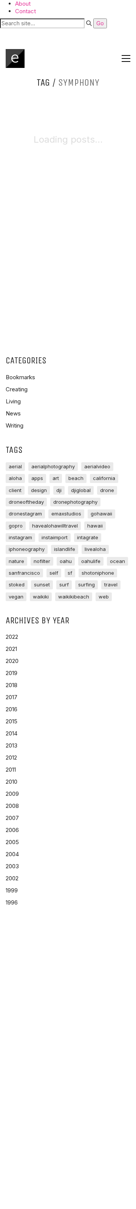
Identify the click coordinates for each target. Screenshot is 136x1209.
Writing (14, 425)
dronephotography (75, 502)
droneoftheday (26, 502)
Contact (25, 11)
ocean (117, 561)
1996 (12, 902)
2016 (11, 709)
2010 (11, 781)
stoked (17, 584)
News (13, 413)
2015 (11, 721)
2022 (12, 636)
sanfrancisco (24, 573)
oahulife (90, 561)
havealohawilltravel (55, 526)
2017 (11, 697)
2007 (12, 817)
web (104, 597)
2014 (11, 733)
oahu (66, 561)
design (39, 490)
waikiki (41, 597)
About (23, 3)
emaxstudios (66, 514)
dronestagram (25, 514)
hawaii (95, 526)
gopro (16, 526)
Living (13, 401)
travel (110, 584)
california (104, 478)
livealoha (95, 549)
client (15, 490)
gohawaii (101, 514)
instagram (20, 537)
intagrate (87, 537)
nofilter (42, 561)
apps (37, 478)
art (56, 478)
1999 (12, 890)
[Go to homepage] (15, 58)
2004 (12, 854)
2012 (11, 757)
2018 (11, 685)
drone (107, 490)
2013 (11, 745)
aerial (15, 466)
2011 (11, 769)
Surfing (86, 584)
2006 (12, 830)
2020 (12, 660)
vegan (16, 597)
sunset (42, 584)
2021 (11, 648)
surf (64, 584)
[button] (68, 34)
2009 (12, 793)
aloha (15, 478)
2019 (11, 673)
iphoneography (27, 549)
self (53, 573)
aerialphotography (53, 466)
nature (16, 561)
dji (59, 490)
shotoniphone (98, 573)
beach (75, 478)
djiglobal (81, 490)
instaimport (55, 537)
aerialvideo (97, 466)
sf (70, 573)
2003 (12, 866)
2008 (12, 805)
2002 (12, 878)
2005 (12, 842)
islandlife (64, 549)
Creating (17, 389)
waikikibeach (73, 597)
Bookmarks (20, 377)
